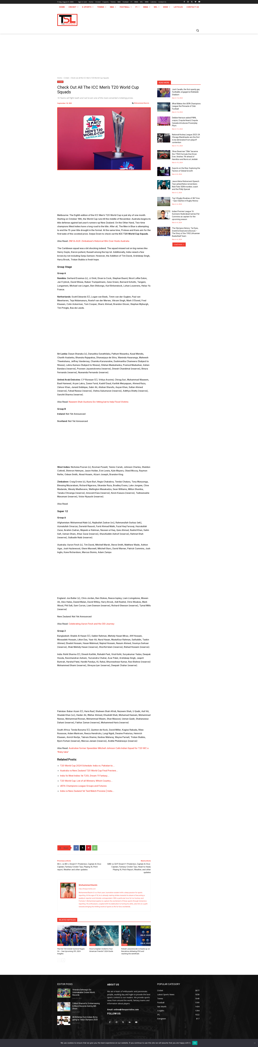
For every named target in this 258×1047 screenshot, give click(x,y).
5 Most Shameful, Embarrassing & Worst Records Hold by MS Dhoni (86, 1006)
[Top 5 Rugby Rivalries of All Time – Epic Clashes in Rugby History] (163, 201)
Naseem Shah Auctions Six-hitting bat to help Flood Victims (98, 401)
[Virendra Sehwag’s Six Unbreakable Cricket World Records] (63, 993)
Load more (178, 244)
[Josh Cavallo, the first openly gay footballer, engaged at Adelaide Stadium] (163, 92)
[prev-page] (59, 960)
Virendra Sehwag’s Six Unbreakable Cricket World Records (83, 992)
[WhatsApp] (94, 848)
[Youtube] (199, 1)
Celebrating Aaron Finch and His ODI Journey (91, 623)
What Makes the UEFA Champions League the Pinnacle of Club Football (186, 106)
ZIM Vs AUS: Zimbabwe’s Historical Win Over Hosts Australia (99, 241)
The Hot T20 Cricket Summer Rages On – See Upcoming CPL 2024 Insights (71, 951)
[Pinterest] (88, 848)
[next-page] (63, 960)
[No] (254, 1043)
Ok (195, 1043)
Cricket (66, 78)
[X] (191, 1)
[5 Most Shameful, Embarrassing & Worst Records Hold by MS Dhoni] (63, 1006)
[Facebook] (184, 1)
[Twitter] (123, 1022)
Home (59, 78)
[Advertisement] (129, 53)
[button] (197, 30)
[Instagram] (188, 1)
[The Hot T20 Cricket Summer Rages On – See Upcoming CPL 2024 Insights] (72, 935)
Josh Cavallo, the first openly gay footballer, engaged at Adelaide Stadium (186, 92)
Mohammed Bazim (141, 103)
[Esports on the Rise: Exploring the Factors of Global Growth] (163, 171)
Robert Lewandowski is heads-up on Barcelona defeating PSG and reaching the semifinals (135, 951)
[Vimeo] (195, 1)
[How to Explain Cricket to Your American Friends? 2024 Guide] (104, 935)
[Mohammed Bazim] (68, 896)
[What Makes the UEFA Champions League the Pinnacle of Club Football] (163, 107)
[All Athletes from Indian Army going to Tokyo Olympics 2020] (63, 1020)
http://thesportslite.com (87, 889)
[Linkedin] (129, 1022)
